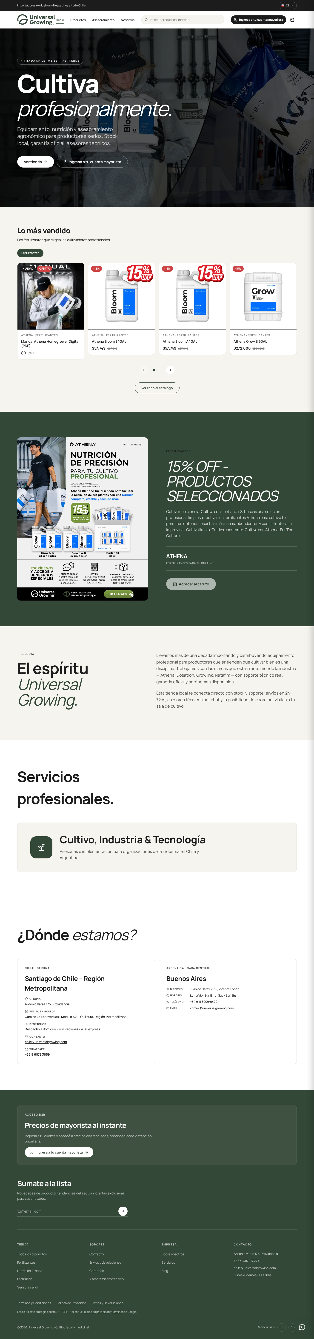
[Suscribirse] (123, 1211)
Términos (117, 1312)
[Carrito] (292, 19)
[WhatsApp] (292, 1327)
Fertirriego (24, 1279)
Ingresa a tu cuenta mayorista (95, 161)
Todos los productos (32, 1254)
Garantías (96, 1270)
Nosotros (127, 20)
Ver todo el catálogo (157, 388)
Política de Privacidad (71, 1303)
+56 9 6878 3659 (37, 1054)
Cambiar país (266, 1327)
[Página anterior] (144, 370)
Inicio (60, 20)
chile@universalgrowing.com (46, 1042)
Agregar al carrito (194, 584)
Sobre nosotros (173, 1254)
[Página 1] (154, 370)
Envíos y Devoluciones (107, 1303)
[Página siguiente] (170, 370)
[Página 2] (160, 370)
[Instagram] (281, 1327)
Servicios (168, 1262)
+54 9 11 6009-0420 (203, 1002)
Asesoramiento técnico (106, 1279)
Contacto (96, 1254)
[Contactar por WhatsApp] (302, 1327)
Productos (78, 20)
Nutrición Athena (29, 1270)
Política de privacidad (96, 1312)
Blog (165, 1270)
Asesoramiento (103, 20)
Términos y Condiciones (34, 1303)
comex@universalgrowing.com (212, 1008)
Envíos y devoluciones (105, 1262)
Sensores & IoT (28, 1287)
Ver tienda (33, 161)
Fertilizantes (30, 253)
